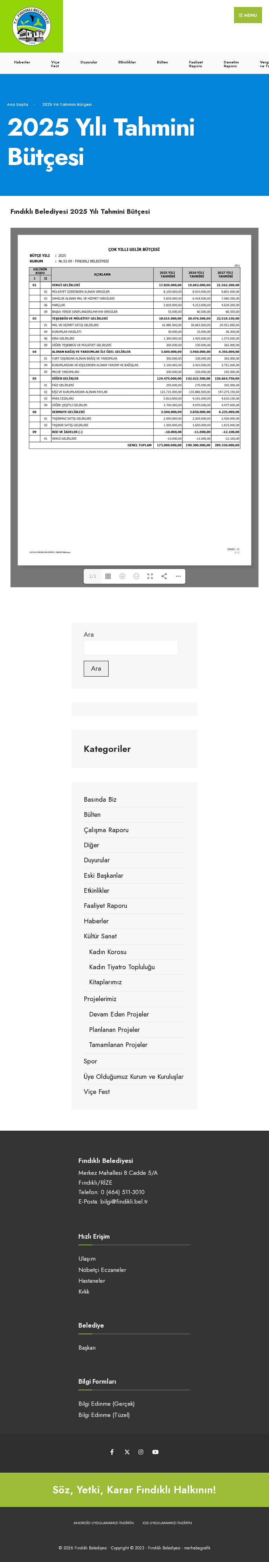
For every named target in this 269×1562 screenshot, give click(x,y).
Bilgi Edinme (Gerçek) (106, 1403)
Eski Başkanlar (103, 875)
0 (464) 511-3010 (123, 1192)
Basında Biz (100, 799)
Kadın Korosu (107, 952)
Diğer (91, 845)
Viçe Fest (55, 64)
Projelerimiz (100, 998)
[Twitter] (126, 1452)
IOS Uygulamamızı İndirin (167, 1523)
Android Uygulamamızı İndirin (104, 1523)
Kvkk (83, 1291)
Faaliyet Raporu (196, 64)
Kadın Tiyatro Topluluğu (122, 967)
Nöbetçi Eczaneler (102, 1270)
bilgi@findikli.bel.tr (124, 1201)
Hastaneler (91, 1280)
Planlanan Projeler (114, 1029)
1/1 (92, 576)
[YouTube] (155, 1452)
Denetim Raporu (231, 64)
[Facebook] (112, 1452)
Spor (90, 1061)
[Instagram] (140, 1452)
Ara (89, 634)
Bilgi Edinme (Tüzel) (104, 1415)
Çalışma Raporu (106, 830)
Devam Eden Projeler (119, 1014)
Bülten (162, 62)
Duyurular (89, 62)
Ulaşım (87, 1258)
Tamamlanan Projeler (118, 1044)
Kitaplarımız (105, 982)
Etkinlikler (127, 62)
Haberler (22, 62)
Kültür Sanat (100, 936)
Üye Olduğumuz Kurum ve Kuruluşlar (134, 1076)
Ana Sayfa (17, 104)
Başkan (87, 1347)
